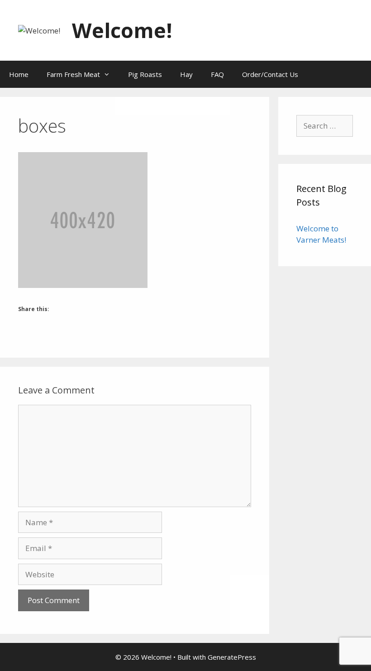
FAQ (217, 74)
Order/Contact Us (270, 74)
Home (19, 74)
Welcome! (122, 30)
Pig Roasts (145, 74)
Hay (186, 74)
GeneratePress (232, 656)
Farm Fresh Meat (73, 74)
